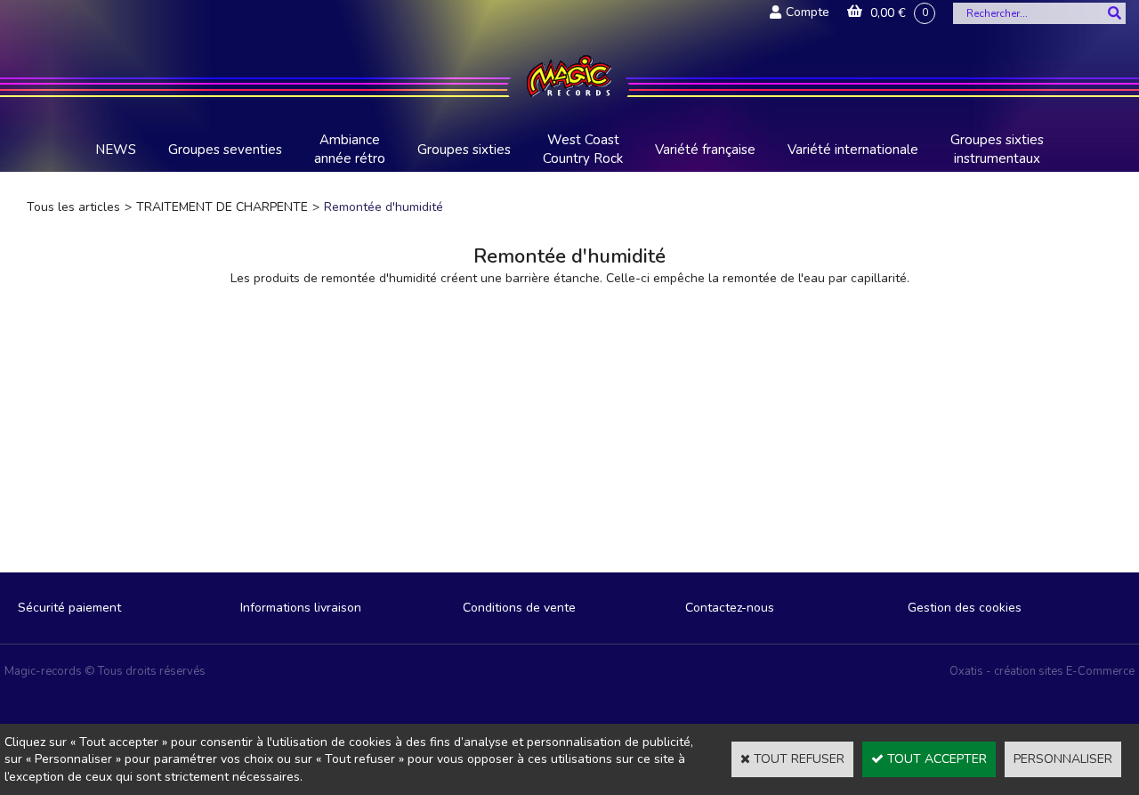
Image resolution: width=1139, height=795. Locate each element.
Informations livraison (300, 607)
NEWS (115, 149)
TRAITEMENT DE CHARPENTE (222, 207)
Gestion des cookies (965, 607)
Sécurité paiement (69, 607)
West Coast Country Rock (583, 149)
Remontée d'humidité (383, 207)
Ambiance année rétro (349, 149)
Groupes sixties (464, 149)
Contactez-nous (729, 607)
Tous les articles (73, 207)
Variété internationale (853, 149)
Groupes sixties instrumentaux (997, 149)
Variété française (705, 149)
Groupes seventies (225, 149)
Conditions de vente (519, 607)
